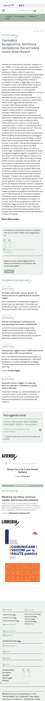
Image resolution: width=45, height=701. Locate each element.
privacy (6, 439)
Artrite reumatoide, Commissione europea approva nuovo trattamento (19, 323)
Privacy (5, 680)
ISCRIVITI (9, 271)
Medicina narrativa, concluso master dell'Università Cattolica (20, 498)
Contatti (5, 675)
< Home (8, 16)
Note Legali (7, 678)
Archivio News (20, 16)
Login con (7, 5)
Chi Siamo (6, 672)
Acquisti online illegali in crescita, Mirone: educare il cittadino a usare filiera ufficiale (19, 385)
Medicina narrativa (22, 486)
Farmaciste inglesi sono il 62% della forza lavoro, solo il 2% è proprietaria (22, 351)
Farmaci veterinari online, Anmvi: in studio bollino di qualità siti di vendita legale (20, 295)
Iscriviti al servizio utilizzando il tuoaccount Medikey (16, 430)
